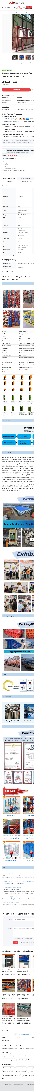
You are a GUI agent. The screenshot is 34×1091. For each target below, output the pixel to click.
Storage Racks (27, 12)
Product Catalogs (25, 1034)
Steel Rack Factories (8, 1068)
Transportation (9, 12)
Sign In (4, 170)
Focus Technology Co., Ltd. (21, 1084)
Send (16, 942)
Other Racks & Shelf (21, 1056)
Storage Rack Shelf (21, 1072)
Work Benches (5, 1040)
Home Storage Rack (24, 1060)
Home (3, 12)
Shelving (4, 1037)
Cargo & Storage (18, 12)
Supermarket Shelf (7, 1056)
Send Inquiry (16, 89)
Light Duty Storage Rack (9, 1060)
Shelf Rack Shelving (8, 1072)
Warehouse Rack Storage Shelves (11, 1075)
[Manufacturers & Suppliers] (17, 2)
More (3, 1078)
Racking (19, 1037)
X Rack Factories (21, 1068)
